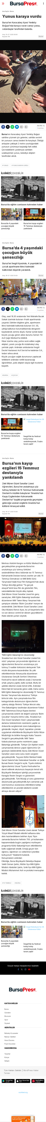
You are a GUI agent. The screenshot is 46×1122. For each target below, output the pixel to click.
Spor (6, 1020)
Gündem (7, 1013)
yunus (5, 165)
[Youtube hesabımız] (29, 969)
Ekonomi (7, 1016)
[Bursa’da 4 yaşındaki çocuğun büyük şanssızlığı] (11, 214)
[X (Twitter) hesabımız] (22, 969)
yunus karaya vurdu (20, 165)
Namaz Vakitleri (10, 1037)
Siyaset (7, 1023)
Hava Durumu (9, 1040)
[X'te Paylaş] (8, 127)
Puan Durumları (9, 1044)
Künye (6, 1057)
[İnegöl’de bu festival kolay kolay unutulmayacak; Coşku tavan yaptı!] (34, 425)
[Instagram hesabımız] (25, 969)
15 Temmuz (7, 883)
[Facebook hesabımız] (18, 969)
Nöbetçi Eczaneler (11, 1033)
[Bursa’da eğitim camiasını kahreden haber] (23, 188)
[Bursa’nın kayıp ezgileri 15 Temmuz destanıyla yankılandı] (34, 214)
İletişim (6, 1061)
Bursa (41, 36)
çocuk (15, 375)
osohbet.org (23, 1092)
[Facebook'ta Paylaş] (3, 127)
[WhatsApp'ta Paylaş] (12, 127)
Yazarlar (7, 1054)
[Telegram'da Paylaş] (17, 127)
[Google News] (40, 128)
